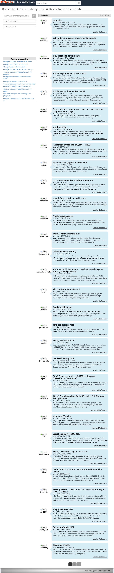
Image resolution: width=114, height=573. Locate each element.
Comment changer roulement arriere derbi (19, 84)
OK (79, 3)
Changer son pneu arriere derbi (15, 81)
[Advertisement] (19, 43)
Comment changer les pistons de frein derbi (17, 90)
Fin (79, 564)
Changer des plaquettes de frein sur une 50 (18, 99)
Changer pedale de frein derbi (14, 67)
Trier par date (105, 15)
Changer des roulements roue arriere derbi (17, 78)
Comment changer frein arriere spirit (17, 86)
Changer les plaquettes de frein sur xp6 (18, 69)
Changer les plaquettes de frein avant (17, 62)
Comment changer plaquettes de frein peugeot (17, 73)
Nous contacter (104, 571)
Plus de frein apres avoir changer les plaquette (17, 95)
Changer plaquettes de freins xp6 (15, 64)
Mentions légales (91, 571)
